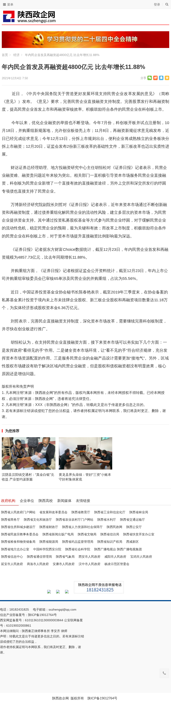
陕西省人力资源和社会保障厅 (82, 527)
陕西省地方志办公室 (15, 549)
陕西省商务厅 (10, 519)
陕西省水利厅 (106, 519)
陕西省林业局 (138, 512)
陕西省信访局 (109, 534)
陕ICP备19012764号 (43, 615)
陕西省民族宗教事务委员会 (20, 534)
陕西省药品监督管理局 (77, 541)
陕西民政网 (114, 527)
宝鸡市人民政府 (141, 556)
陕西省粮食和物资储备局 (18, 541)
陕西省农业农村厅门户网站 (74, 519)
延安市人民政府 (12, 564)
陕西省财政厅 (48, 527)
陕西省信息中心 (12, 556)
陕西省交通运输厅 (132, 519)
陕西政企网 (60, 698)
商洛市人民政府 (38, 564)
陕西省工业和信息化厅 (109, 512)
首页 (5, 55)
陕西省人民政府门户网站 (18, 512)
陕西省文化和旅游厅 (38, 519)
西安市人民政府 (89, 556)
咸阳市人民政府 (115, 556)
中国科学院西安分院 (47, 549)
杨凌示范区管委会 (116, 564)
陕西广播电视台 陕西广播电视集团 (118, 549)
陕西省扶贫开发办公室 (138, 534)
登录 (157, 4)
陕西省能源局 (48, 541)
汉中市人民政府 (89, 564)
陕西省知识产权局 (109, 541)
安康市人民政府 (64, 564)
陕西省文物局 (87, 534)
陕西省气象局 (65, 556)
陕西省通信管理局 (39, 556)
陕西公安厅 (134, 527)
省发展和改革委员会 (53, 512)
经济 (16, 55)
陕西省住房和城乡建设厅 (18, 527)
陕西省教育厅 (80, 512)
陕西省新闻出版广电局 (58, 534)
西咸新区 (132, 541)
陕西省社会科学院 (77, 549)
